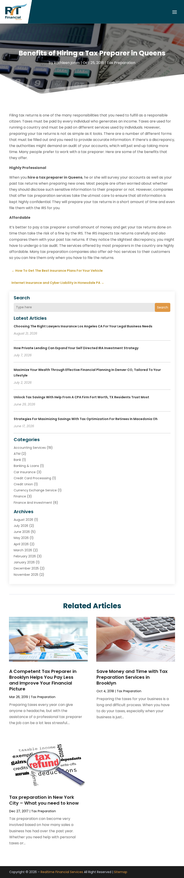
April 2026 (21, 544)
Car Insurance (25, 472)
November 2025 (26, 574)
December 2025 (26, 568)
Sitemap (120, 872)
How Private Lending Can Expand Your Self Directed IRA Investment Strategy (76, 348)
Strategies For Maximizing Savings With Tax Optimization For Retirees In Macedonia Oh (86, 419)
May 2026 (21, 538)
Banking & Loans (26, 466)
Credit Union (23, 484)
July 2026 (21, 525)
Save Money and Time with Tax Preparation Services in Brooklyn (132, 677)
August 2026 (23, 519)
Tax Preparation (121, 62)
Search (162, 307)
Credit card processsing (32, 478)
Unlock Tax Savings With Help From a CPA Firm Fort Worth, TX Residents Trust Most (81, 397)
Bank (17, 460)
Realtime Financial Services (62, 872)
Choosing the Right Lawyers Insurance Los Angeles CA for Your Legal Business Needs (83, 326)
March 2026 (23, 550)
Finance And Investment (33, 502)
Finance (20, 496)
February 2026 (25, 556)
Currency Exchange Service (35, 490)
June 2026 (22, 532)
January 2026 (24, 562)
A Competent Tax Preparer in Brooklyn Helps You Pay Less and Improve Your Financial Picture (43, 680)
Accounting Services (30, 447)
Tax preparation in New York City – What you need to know (44, 800)
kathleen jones (67, 62)
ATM (17, 453)
